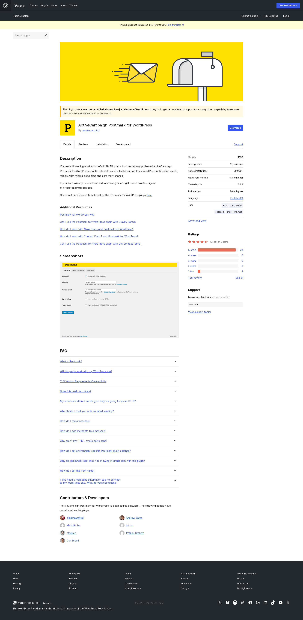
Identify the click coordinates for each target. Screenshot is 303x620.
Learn (128, 573)
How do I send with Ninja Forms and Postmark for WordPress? (97, 229)
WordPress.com (246, 573)
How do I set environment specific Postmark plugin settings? (95, 450)
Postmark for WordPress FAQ (77, 214)
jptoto (129, 525)
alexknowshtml (91, 130)
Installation (102, 144)
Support (238, 144)
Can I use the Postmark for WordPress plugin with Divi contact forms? (101, 243)
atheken (71, 533)
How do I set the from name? (77, 470)
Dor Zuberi (73, 540)
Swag (185, 588)
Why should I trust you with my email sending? (87, 411)
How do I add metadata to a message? (83, 431)
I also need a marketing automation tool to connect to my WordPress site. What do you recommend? (90, 481)
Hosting (17, 583)
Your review (195, 277)
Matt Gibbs (73, 525)
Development (123, 144)
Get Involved (188, 573)
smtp (229, 212)
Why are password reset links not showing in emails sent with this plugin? (102, 460)
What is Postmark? (71, 361)
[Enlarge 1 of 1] (174, 265)
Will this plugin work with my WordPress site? (86, 371)
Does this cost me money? (75, 391)
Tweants (47, 603)
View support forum (199, 311)
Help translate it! (175, 24)
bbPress (243, 583)
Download (235, 127)
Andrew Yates (134, 517)
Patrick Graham (135, 533)
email (225, 205)
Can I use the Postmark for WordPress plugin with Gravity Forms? (98, 221)
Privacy (16, 588)
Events (184, 578)
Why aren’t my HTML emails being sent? (83, 440)
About (16, 573)
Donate (186, 583)
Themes (73, 578)
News (15, 578)
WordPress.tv (133, 588)
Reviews (83, 144)
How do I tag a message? (75, 421)
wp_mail (238, 212)
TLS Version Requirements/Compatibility (83, 381)
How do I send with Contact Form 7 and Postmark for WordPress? (99, 236)
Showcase (74, 573)
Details (67, 144)
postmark (219, 212)
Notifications (236, 205)
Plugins (72, 583)
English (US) (236, 198)
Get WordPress (288, 5)
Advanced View (197, 220)
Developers (131, 583)
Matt (241, 578)
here (149, 195)
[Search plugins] (46, 35)
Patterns (73, 588)
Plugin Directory (21, 16)
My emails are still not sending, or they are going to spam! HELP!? (98, 401)
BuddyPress (245, 588)
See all (239, 277)
